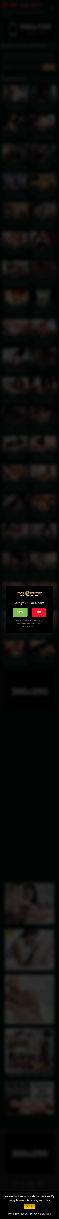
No (39, 612)
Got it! (29, 1206)
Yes (20, 612)
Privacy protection (40, 1213)
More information (18, 1213)
